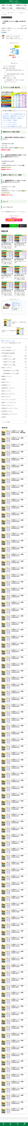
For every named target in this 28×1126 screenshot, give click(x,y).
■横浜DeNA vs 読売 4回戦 (9, 68)
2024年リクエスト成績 (7, 17)
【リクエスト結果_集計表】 (9, 66)
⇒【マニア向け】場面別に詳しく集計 (12, 126)
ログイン (16, 211)
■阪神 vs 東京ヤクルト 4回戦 (9, 77)
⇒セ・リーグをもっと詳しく (9, 122)
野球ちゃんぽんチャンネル (8, 340)
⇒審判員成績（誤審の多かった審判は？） (13, 118)
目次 (12, 63)
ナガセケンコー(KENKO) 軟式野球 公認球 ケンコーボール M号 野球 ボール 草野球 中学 (16, 304)
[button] (22, 225)
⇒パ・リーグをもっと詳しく (9, 124)
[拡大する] (25, 93)
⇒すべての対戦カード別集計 (9, 120)
